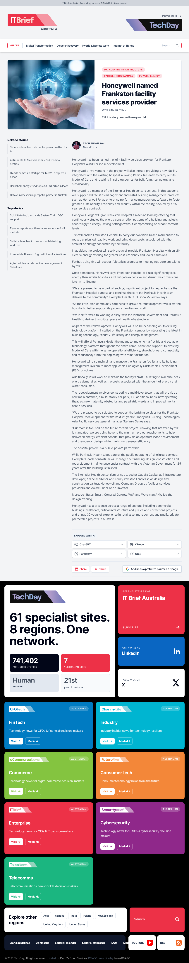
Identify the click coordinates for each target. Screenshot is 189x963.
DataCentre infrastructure (123, 69)
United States (77, 924)
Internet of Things (123, 45)
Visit (13, 741)
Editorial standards (93, 942)
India (74, 915)
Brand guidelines (20, 942)
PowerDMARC (122, 958)
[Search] (177, 45)
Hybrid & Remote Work (95, 45)
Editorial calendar (65, 942)
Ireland (87, 915)
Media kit (33, 741)
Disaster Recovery (68, 45)
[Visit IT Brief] (29, 810)
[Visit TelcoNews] (29, 865)
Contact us (42, 942)
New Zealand (105, 915)
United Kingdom (53, 924)
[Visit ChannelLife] (120, 709)
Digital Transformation (39, 45)
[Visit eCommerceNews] (29, 759)
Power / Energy (149, 76)
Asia (46, 915)
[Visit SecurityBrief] (120, 810)
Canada (59, 915)
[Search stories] (177, 919)
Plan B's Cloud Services (73, 958)
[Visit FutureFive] (120, 759)
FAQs (114, 942)
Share (83, 569)
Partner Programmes (118, 76)
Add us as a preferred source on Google (154, 569)
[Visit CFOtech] (29, 709)
